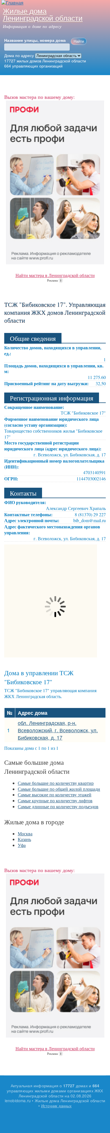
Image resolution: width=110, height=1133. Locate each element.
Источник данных (56, 1105)
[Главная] (11, 3)
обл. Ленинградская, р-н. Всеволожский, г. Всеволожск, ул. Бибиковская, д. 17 (58, 730)
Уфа (22, 845)
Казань (24, 839)
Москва (25, 833)
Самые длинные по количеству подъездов (58, 806)
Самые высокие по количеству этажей (54, 795)
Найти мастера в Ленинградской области (55, 275)
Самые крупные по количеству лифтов (55, 800)
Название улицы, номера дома (35, 40)
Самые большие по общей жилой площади (59, 789)
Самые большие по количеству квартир (56, 783)
